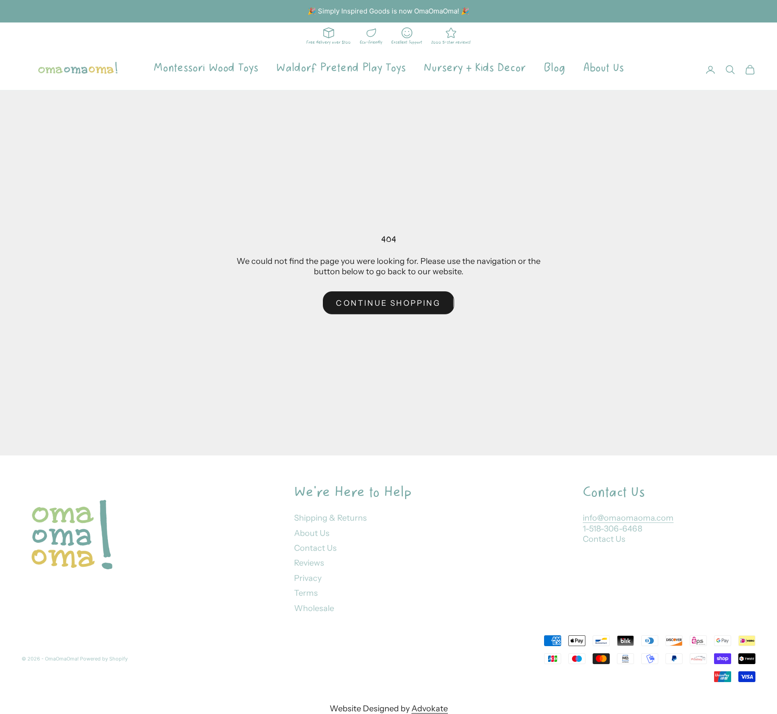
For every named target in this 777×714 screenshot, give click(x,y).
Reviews (309, 563)
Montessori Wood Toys (205, 68)
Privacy (308, 578)
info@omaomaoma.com (628, 518)
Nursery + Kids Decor (475, 68)
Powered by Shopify (104, 659)
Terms (306, 593)
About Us (603, 68)
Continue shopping (388, 303)
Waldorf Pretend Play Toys (341, 68)
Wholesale (314, 608)
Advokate (429, 709)
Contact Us (315, 548)
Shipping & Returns (330, 518)
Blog (554, 68)
